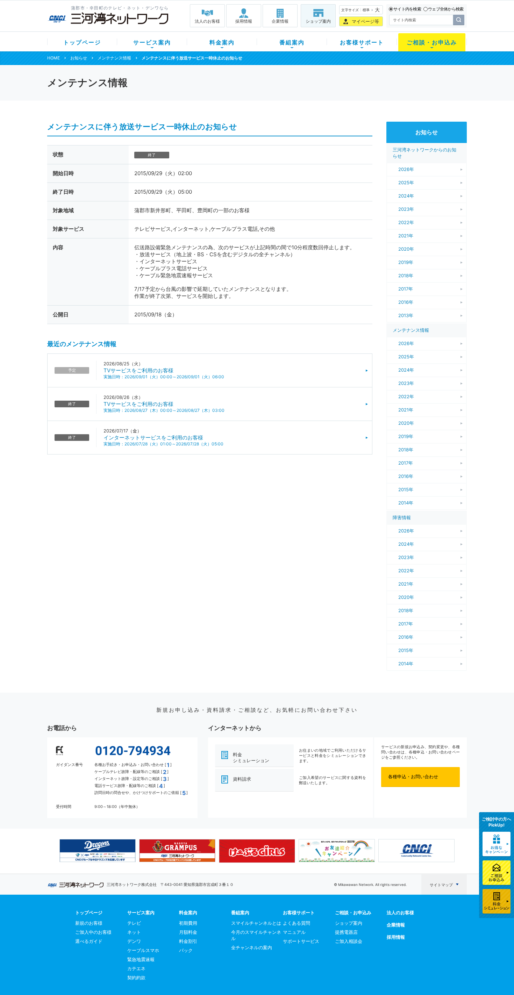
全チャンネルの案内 (251, 947)
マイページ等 (365, 21)
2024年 (406, 196)
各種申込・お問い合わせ (413, 776)
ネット (134, 932)
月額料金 (188, 932)
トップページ (82, 42)
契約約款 (136, 977)
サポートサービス (301, 941)
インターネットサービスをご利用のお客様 (153, 437)
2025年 (406, 182)
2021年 (405, 235)
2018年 (405, 275)
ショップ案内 (318, 21)
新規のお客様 (88, 923)
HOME (53, 57)
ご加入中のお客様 (93, 932)
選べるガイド (88, 941)
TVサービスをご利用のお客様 (138, 370)
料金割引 (188, 941)
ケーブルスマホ (143, 950)
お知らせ (78, 57)
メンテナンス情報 (114, 57)
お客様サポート (362, 42)
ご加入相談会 (348, 941)
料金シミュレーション (251, 757)
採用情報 (243, 21)
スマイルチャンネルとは (256, 923)
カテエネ (136, 968)
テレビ (134, 923)
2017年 (405, 289)
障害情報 (402, 517)
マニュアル (294, 932)
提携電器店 (346, 932)
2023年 (406, 209)
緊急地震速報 (141, 959)
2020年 (406, 249)
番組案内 (292, 42)
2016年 (405, 302)
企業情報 (280, 21)
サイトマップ (441, 884)
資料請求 (242, 779)
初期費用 (188, 923)
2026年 (406, 169)
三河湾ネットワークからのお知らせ (424, 153)
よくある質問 (296, 923)
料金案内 (222, 42)
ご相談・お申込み (432, 42)
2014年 (405, 503)
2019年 (405, 262)
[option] (97, 850)
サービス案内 (152, 42)
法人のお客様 (207, 21)
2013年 (405, 315)
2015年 (405, 489)
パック (186, 950)
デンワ (134, 941)
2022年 (406, 222)
